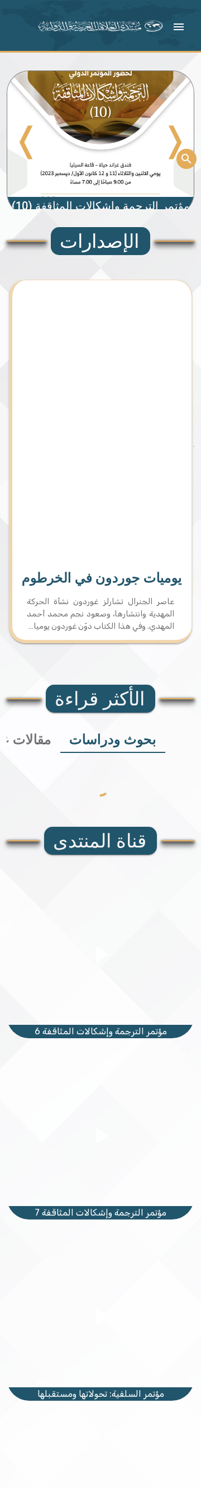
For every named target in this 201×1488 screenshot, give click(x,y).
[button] (178, 26)
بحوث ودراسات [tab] (112, 739)
